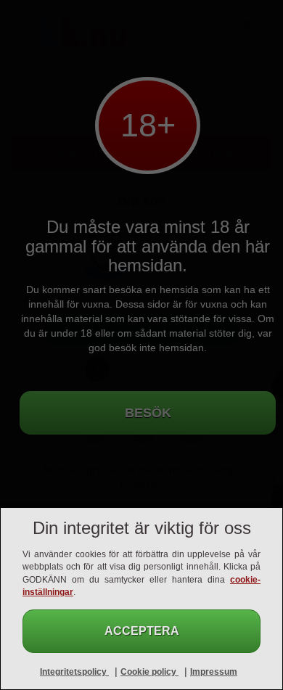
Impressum (213, 672)
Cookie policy (149, 672)
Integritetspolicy (74, 672)
